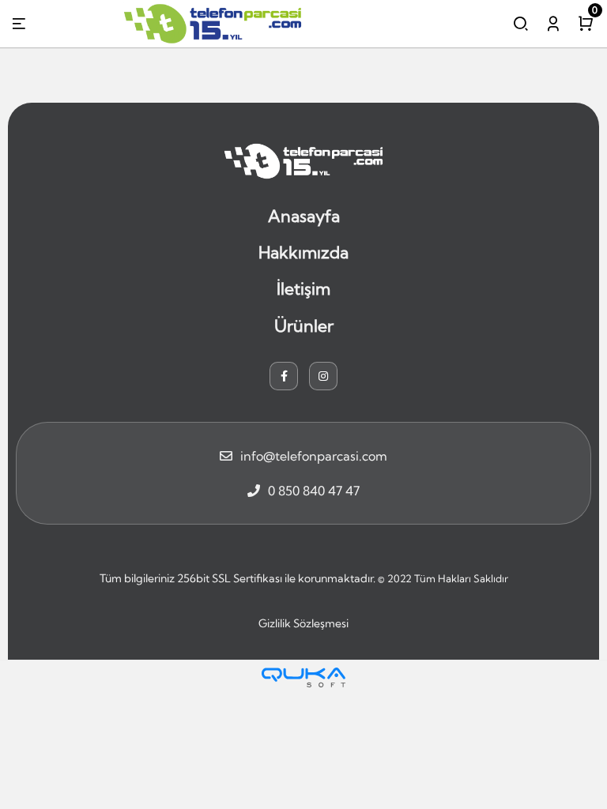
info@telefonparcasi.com (313, 456)
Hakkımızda (303, 252)
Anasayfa (304, 215)
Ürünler (304, 325)
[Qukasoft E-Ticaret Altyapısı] (303, 677)
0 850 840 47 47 (314, 491)
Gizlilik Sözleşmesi (303, 623)
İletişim (303, 288)
